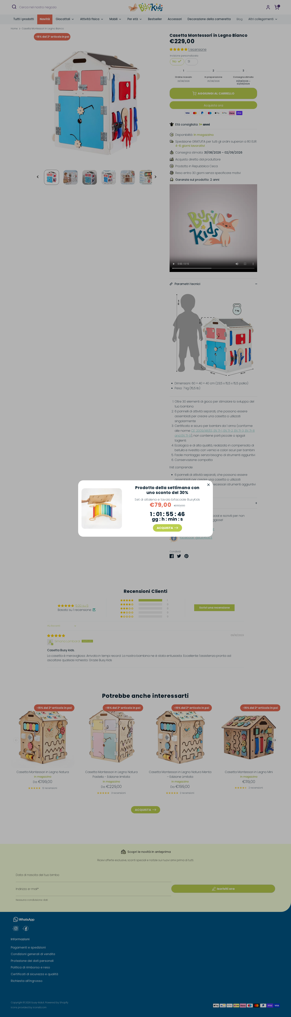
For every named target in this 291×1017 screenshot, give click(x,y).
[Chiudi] (208, 484)
